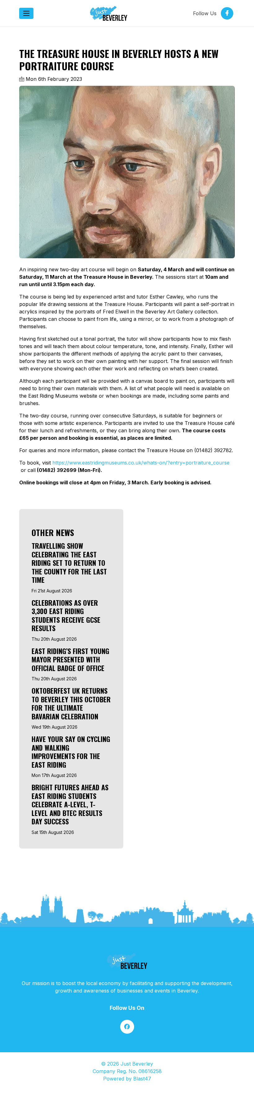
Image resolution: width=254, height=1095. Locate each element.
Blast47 (142, 1078)
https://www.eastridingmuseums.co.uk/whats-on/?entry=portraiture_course (140, 463)
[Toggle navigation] (26, 13)
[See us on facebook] (127, 1027)
